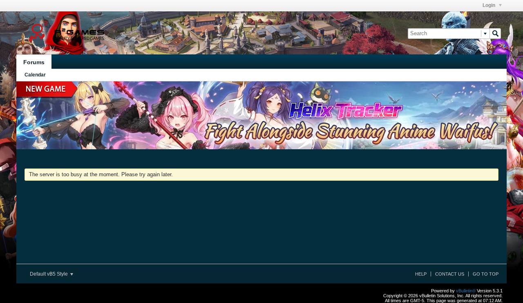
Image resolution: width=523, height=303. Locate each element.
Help (421, 274)
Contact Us (449, 274)
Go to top (485, 274)
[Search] (495, 33)
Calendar (35, 75)
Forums (34, 62)
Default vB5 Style (49, 274)
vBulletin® (466, 290)
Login (489, 5)
